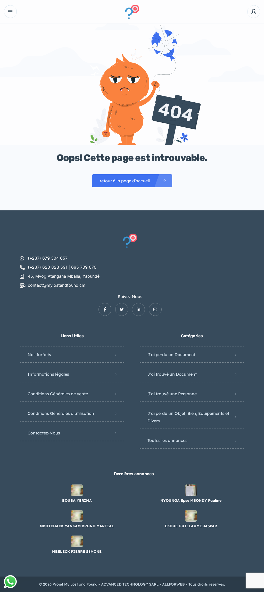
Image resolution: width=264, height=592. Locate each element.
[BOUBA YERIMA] (77, 490)
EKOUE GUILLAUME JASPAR (191, 526)
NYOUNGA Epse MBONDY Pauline (190, 500)
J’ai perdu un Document (171, 354)
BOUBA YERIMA (77, 500)
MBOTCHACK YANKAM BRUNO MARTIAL (77, 526)
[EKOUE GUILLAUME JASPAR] (191, 516)
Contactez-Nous (44, 432)
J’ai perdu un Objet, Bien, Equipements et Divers (188, 417)
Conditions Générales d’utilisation (61, 413)
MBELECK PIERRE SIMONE (77, 551)
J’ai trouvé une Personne (172, 393)
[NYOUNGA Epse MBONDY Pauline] (191, 490)
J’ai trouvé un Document (172, 374)
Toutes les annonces (167, 440)
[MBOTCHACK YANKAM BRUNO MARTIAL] (77, 516)
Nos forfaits (39, 354)
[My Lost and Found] (132, 12)
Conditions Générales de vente (58, 393)
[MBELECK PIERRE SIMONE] (77, 541)
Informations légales (48, 374)
